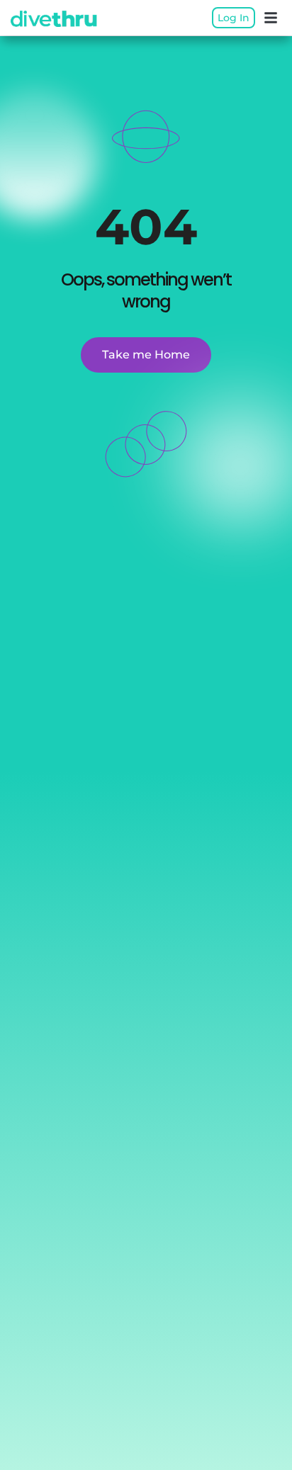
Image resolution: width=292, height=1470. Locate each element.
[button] (270, 17)
